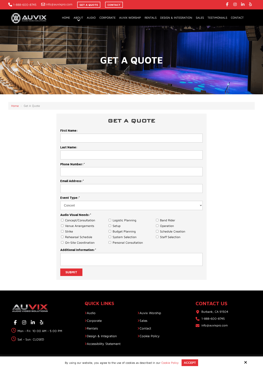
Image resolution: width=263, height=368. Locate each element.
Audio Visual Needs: (75, 215)
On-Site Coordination (80, 242)
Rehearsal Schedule (79, 237)
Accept (190, 362)
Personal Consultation (128, 242)
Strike (69, 231)
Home (15, 105)
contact (114, 4)
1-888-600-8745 (24, 4)
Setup (117, 225)
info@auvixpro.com (59, 4)
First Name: (69, 130)
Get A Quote (89, 4)
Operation (167, 225)
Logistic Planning (125, 220)
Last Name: (68, 147)
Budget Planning (125, 231)
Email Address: (72, 181)
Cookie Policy (170, 362)
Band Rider (168, 220)
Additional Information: (78, 250)
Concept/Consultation (80, 220)
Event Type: (70, 197)
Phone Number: (72, 164)
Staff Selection (170, 237)
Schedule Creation (173, 231)
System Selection (125, 237)
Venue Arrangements (80, 225)
